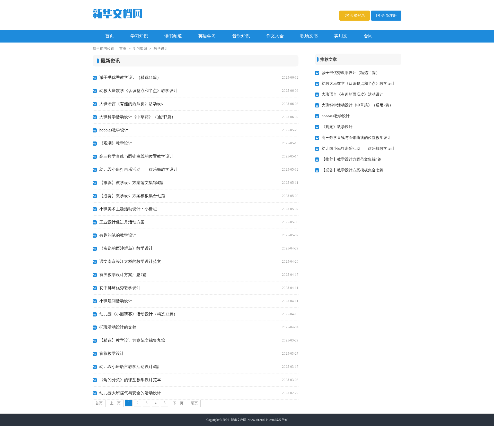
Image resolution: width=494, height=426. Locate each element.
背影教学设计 (198, 353)
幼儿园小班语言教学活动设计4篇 (198, 366)
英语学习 (207, 36)
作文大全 (275, 36)
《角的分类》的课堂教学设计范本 (198, 380)
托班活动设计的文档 (198, 327)
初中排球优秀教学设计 (198, 288)
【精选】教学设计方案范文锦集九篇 (198, 340)
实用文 (340, 36)
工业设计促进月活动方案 (198, 222)
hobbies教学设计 (198, 130)
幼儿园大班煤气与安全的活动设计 (198, 393)
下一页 (178, 403)
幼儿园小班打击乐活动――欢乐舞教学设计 (198, 169)
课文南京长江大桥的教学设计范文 (198, 261)
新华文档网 (238, 420)
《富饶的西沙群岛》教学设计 (198, 248)
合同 (368, 36)
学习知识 (139, 36)
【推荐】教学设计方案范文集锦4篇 (198, 182)
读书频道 (173, 36)
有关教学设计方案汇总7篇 (198, 274)
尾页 (194, 403)
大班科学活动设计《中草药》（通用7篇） (198, 117)
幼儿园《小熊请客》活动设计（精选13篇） (198, 314)
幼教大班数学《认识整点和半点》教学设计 (198, 90)
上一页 (115, 403)
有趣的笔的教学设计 (198, 235)
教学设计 (161, 49)
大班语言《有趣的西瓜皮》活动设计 (198, 104)
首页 (122, 49)
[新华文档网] (127, 14)
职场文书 (309, 36)
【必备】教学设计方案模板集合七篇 (198, 196)
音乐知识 (241, 36)
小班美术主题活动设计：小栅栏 (198, 209)
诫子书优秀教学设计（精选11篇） (198, 77)
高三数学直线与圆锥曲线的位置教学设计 (198, 156)
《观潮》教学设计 (198, 143)
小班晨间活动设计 (198, 301)
